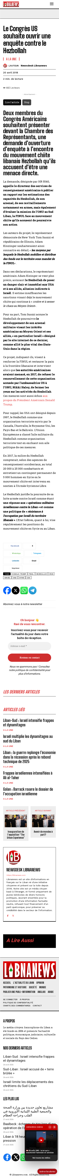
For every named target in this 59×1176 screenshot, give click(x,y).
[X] (13, 915)
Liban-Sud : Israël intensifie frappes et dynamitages (28, 722)
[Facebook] (7, 915)
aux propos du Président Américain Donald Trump (29, 400)
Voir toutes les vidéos (41, 1158)
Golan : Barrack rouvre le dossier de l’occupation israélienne (28, 791)
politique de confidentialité (30, 670)
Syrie (21, 578)
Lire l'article (12, 102)
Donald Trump (19, 574)
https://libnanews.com (15, 875)
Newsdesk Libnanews (34, 65)
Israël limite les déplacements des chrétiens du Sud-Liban (28, 1084)
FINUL (31, 574)
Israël (7, 578)
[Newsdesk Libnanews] (6, 66)
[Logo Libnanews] (11, 4)
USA (28, 578)
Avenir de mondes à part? (43, 833)
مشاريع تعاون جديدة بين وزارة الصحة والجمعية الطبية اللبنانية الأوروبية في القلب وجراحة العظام (28, 1111)
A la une (8, 730)
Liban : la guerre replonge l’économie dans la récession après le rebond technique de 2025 (29, 757)
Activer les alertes (47, 1171)
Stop (26, 102)
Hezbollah (41, 574)
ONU (15, 578)
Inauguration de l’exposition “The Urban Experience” (16, 834)
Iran (51, 574)
